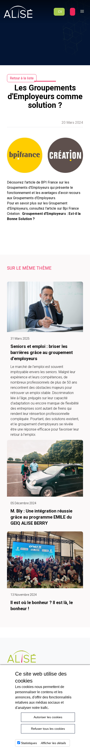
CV (60, 11)
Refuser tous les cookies (48, 728)
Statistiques (29, 743)
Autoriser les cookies (48, 717)
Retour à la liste (22, 78)
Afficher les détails (53, 743)
